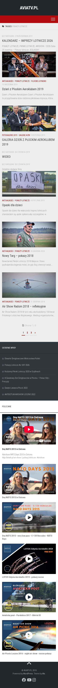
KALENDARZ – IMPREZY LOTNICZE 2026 (27, 40)
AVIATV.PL (29, 7)
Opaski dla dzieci (12, 205)
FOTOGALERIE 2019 (9, 135)
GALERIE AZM (24, 135)
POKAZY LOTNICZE (22, 81)
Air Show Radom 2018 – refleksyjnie (24, 306)
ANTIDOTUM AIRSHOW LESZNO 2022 (20, 394)
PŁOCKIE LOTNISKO (38, 81)
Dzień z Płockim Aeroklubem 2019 (23, 89)
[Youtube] (29, 680)
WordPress (28, 673)
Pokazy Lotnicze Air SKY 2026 (17, 365)
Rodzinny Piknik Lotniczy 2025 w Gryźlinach (22, 371)
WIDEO (6, 156)
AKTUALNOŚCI (7, 81)
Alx (43, 673)
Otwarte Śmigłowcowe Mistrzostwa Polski (22, 358)
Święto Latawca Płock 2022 (16, 388)
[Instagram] (34, 680)
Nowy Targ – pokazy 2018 (18, 256)
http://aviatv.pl (8, 457)
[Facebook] (24, 680)
